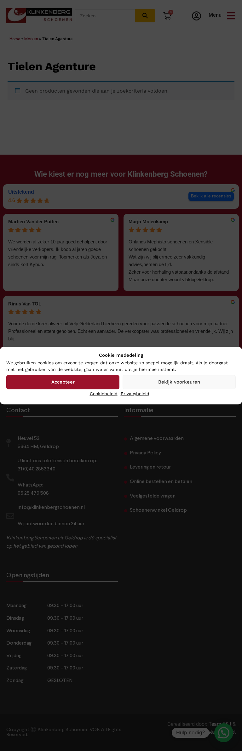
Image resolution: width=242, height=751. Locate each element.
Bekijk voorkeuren (179, 382)
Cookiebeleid (104, 393)
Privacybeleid (135, 393)
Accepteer (63, 382)
